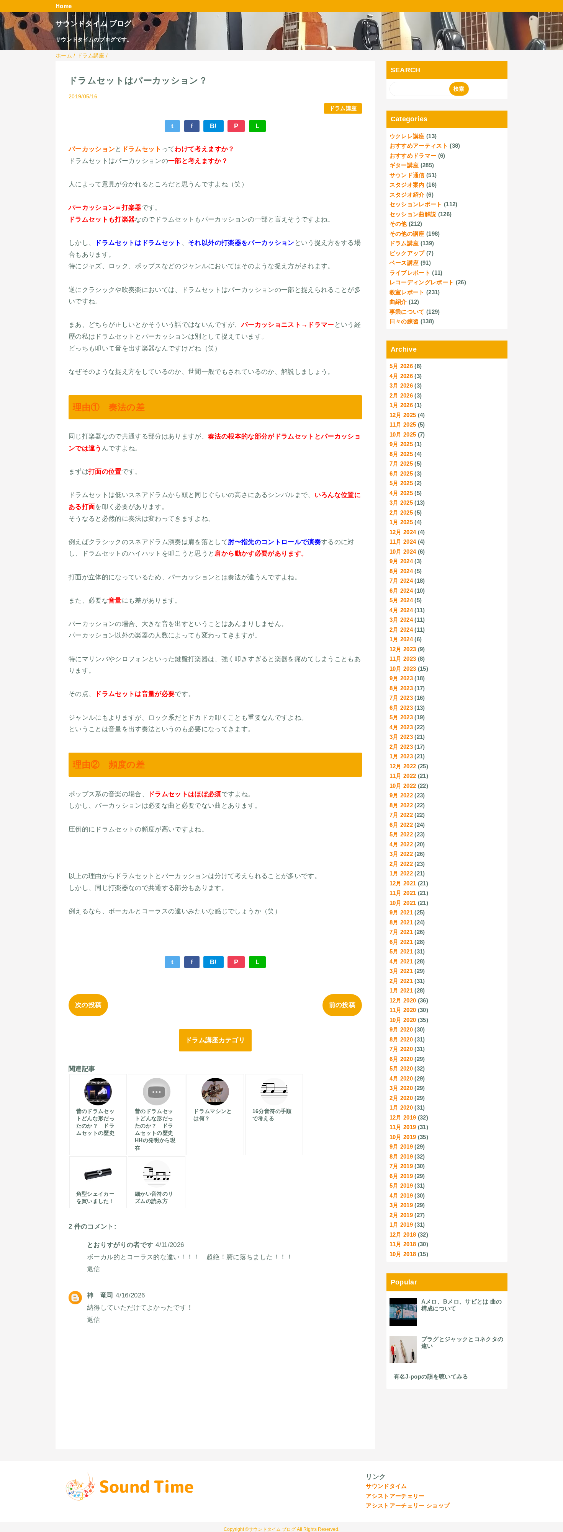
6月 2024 (401, 590)
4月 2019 (401, 1195)
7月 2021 (401, 932)
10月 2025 (403, 434)
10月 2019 (403, 1137)
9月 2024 (401, 561)
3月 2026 (401, 385)
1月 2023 (401, 756)
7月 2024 (401, 580)
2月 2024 (401, 629)
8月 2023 (401, 688)
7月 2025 (401, 463)
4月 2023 (401, 727)
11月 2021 (403, 893)
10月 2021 (403, 903)
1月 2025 (401, 522)
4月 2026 (401, 376)
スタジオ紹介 (407, 194)
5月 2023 (401, 717)
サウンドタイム (386, 1486)
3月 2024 (401, 619)
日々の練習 (404, 321)
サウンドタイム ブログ (94, 24)
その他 (398, 223)
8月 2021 (401, 922)
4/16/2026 (130, 1295)
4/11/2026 (169, 1244)
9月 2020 (401, 1029)
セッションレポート (416, 204)
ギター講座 (404, 165)
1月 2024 (401, 639)
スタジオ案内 (407, 184)
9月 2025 (401, 444)
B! (213, 126)
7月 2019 (401, 1166)
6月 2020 (401, 1059)
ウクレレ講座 (407, 136)
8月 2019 (401, 1156)
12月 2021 (403, 883)
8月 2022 (401, 805)
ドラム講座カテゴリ (215, 1040)
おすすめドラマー (413, 155)
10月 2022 (403, 785)
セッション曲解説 (413, 214)
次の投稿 (88, 1005)
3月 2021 (401, 971)
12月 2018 (403, 1234)
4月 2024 (401, 610)
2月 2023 (401, 746)
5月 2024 (401, 600)
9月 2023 (401, 678)
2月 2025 (401, 512)
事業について (407, 311)
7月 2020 (401, 1049)
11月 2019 (403, 1127)
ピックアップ (407, 253)
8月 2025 (401, 454)
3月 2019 (401, 1205)
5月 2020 (401, 1068)
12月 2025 (403, 415)
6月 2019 (401, 1176)
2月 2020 (401, 1098)
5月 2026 (401, 366)
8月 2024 (401, 571)
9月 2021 (401, 912)
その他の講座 (407, 233)
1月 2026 (401, 405)
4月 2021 (401, 961)
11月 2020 (403, 1010)
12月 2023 (403, 649)
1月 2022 (401, 873)
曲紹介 (398, 301)
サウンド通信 (407, 175)
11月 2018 (403, 1244)
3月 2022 (401, 854)
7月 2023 (401, 697)
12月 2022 (403, 766)
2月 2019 (401, 1215)
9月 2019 (401, 1146)
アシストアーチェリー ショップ (408, 1505)
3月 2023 (401, 736)
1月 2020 (401, 1107)
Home (64, 6)
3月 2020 (401, 1088)
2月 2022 (401, 864)
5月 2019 (401, 1185)
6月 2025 (401, 473)
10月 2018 (403, 1254)
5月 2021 (401, 951)
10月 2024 (403, 551)
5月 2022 (401, 834)
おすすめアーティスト (419, 145)
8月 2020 (401, 1039)
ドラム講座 (343, 108)
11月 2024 (403, 541)
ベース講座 (404, 262)
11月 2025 (403, 424)
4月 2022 (401, 844)
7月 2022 (401, 815)
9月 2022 (401, 795)
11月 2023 (403, 658)
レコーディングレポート (422, 282)
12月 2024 (403, 532)
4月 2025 (401, 493)
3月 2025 (401, 502)
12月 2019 (403, 1117)
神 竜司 (100, 1295)
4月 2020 (401, 1078)
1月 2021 (401, 990)
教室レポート (407, 292)
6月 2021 (401, 942)
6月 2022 (401, 824)
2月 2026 (401, 395)
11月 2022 (403, 776)
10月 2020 (403, 1020)
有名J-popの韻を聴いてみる (431, 1376)
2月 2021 (401, 981)
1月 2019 (401, 1224)
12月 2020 (403, 1000)
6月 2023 (401, 707)
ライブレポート (410, 272)
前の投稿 (342, 1005)
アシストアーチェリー (395, 1496)
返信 (93, 1269)
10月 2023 (403, 668)
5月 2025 (401, 483)
